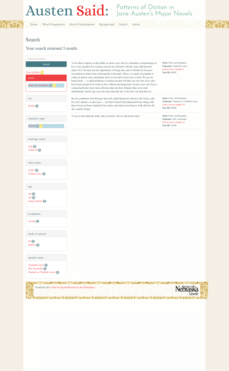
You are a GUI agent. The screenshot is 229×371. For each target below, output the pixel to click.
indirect (32, 244)
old (29, 193)
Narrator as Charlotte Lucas (41, 272)
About (136, 24)
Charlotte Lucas (36, 264)
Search (123, 24)
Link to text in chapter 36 (173, 104)
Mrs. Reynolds (35, 268)
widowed (32, 149)
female (31, 105)
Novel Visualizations (82, 24)
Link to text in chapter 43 (173, 122)
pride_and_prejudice (38, 85)
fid (29, 241)
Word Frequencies (54, 24)
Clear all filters (34, 72)
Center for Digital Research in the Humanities (72, 287)
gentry (31, 169)
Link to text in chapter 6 (173, 69)
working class (35, 173)
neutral (31, 125)
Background (106, 24)
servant (31, 221)
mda (30, 146)
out (29, 197)
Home (34, 24)
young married (35, 201)
